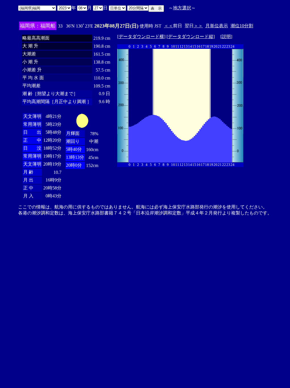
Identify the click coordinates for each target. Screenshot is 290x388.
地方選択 (182, 7)
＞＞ (198, 25)
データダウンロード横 (141, 36)
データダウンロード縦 (190, 36)
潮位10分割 (242, 25)
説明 (226, 36)
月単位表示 (216, 25)
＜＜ (168, 25)
